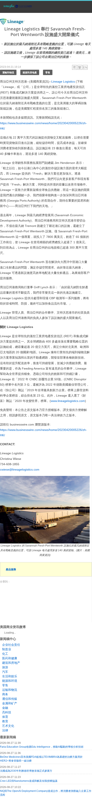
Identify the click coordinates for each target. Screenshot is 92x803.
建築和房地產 (30, 72)
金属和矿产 (9, 703)
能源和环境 (9, 680)
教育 (5, 721)
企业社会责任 (11, 644)
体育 (5, 716)
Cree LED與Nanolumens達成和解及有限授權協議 (28, 780)
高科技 (6, 712)
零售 (47, 72)
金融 (5, 707)
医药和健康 (9, 658)
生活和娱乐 (9, 676)
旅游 (5, 667)
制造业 (6, 649)
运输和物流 (9, 689)
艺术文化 (8, 726)
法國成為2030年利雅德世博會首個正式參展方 (26, 770)
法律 (5, 730)
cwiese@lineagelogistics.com (19, 469)
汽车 (5, 671)
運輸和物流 (8, 72)
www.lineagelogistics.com (68, 401)
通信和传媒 (9, 698)
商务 (5, 694)
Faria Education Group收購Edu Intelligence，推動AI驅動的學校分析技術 (41, 746)
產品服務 (11, 569)
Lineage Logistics (63, 81)
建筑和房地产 (11, 662)
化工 (5, 653)
